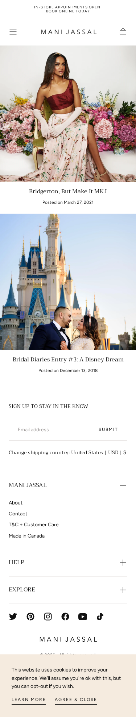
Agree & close (76, 699)
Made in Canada (27, 536)
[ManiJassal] (68, 639)
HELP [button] (16, 562)
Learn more (29, 699)
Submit (108, 429)
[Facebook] (65, 617)
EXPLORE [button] (22, 590)
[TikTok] (100, 617)
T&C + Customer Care (34, 525)
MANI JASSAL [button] (28, 485)
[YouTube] (83, 617)
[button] (13, 31)
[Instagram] (48, 617)
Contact (18, 514)
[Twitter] (13, 617)
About (15, 503)
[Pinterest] (30, 617)
